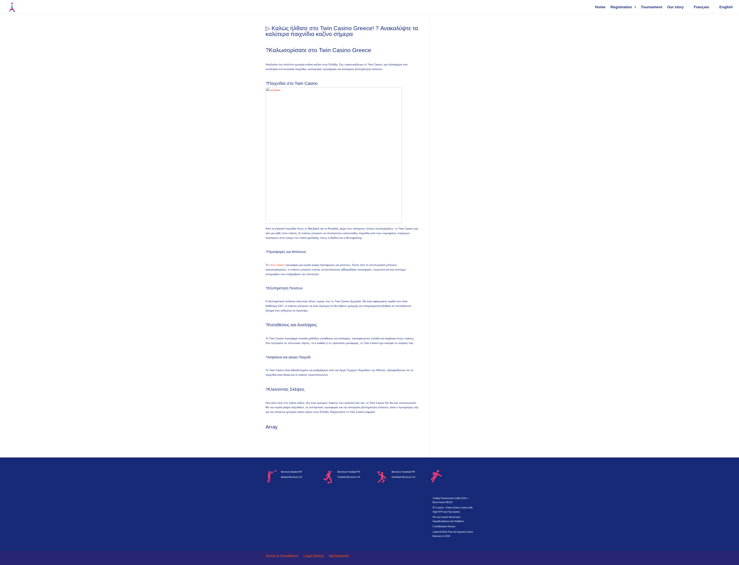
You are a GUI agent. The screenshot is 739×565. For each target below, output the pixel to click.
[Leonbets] (334, 221)
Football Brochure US (349, 477)
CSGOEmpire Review (444, 526)
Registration (621, 7)
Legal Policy (313, 556)
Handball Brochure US (403, 477)
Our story (675, 7)
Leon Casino (277, 264)
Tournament (651, 7)
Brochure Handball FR (403, 472)
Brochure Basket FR (291, 472)
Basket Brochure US (291, 477)
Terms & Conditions (282, 556)
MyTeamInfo (339, 556)
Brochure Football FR (349, 472)
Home (600, 7)
